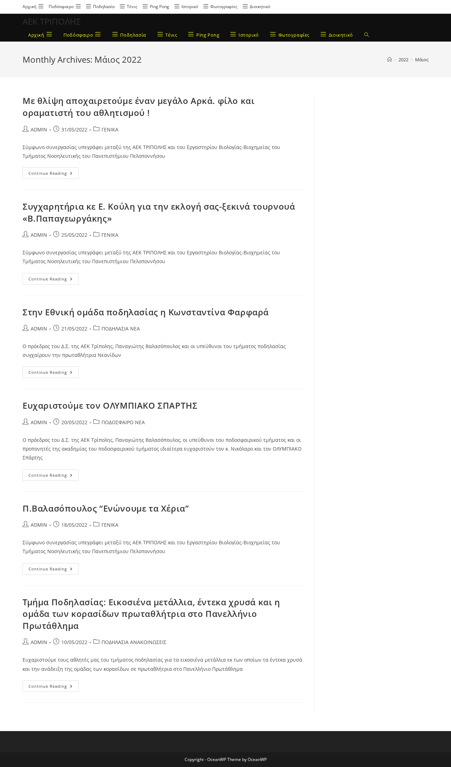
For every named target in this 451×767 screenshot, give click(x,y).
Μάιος (421, 59)
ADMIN (39, 129)
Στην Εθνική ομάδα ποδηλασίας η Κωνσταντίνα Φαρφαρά (146, 312)
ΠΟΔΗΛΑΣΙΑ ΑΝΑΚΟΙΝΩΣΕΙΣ (133, 642)
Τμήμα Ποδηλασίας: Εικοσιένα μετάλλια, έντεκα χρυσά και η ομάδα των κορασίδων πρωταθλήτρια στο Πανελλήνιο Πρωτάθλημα (151, 613)
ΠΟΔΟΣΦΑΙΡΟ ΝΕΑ (123, 422)
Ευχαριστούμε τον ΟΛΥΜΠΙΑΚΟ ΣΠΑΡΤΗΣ (110, 405)
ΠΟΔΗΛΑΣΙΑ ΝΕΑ (120, 328)
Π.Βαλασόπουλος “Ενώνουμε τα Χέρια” (106, 508)
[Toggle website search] (367, 35)
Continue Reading (54, 171)
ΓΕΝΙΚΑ (109, 129)
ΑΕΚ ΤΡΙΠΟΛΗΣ (52, 21)
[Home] (389, 59)
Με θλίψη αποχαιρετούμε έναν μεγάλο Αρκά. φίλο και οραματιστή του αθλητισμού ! (138, 106)
